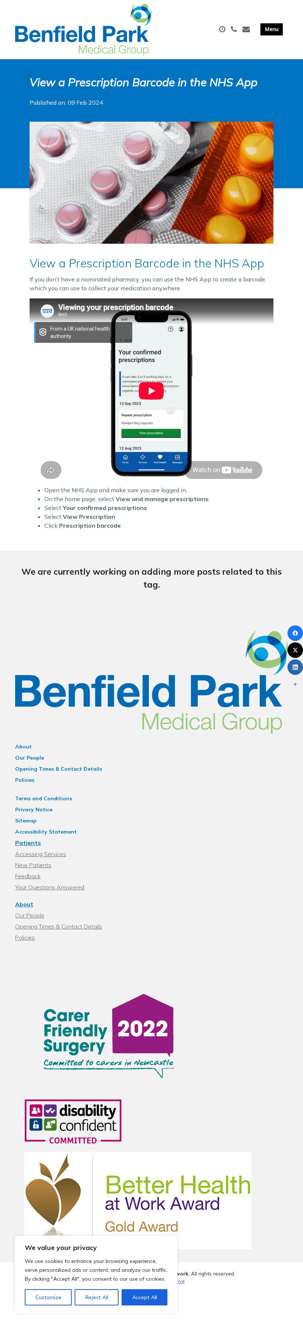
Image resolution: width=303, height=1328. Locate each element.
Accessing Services (40, 854)
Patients (28, 843)
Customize (48, 1297)
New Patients (33, 865)
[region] (96, 1274)
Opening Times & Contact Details (58, 769)
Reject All (96, 1297)
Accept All (144, 1297)
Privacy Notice (33, 809)
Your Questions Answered (49, 887)
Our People (29, 757)
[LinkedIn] (295, 667)
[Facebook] (295, 633)
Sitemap (26, 820)
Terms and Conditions (43, 798)
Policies (24, 780)
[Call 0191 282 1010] (235, 29)
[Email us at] (247, 29)
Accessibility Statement (46, 831)
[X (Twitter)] (295, 650)
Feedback (28, 876)
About (23, 746)
